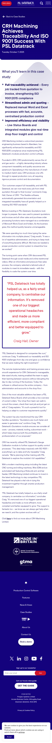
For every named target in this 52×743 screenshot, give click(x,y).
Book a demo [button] (26, 641)
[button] (6, 4)
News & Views (26, 604)
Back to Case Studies (15, 16)
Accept (9, 737)
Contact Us (26, 634)
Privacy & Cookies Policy (26, 710)
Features (26, 597)
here (9, 518)
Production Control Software (26, 590)
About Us (26, 627)
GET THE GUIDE (26, 686)
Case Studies (26, 612)
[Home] (26, 583)
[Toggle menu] (47, 4)
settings (21, 732)
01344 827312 (26, 694)
